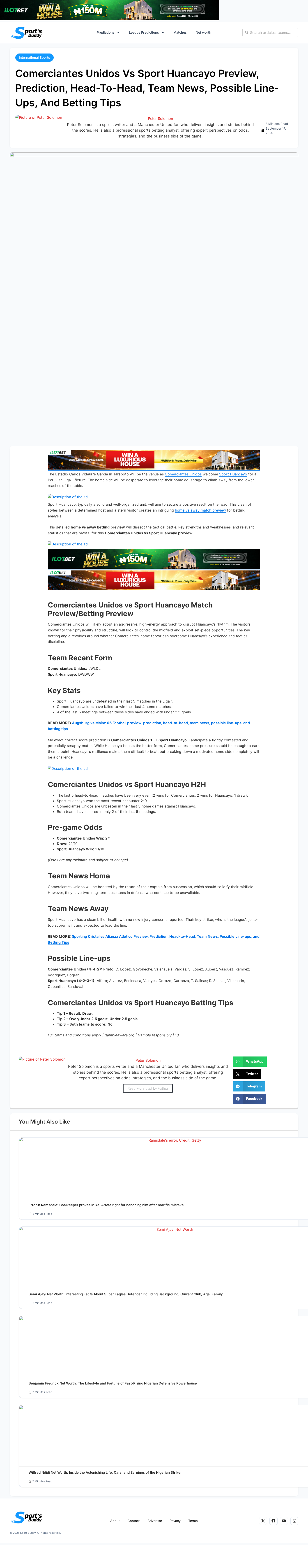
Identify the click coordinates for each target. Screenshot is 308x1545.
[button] (34, 58)
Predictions (106, 32)
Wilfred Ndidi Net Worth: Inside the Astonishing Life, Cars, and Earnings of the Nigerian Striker (105, 1472)
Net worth (203, 32)
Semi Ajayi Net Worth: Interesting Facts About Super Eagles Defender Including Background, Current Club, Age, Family (126, 1294)
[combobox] (270, 32)
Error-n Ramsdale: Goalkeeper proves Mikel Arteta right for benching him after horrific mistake (106, 1205)
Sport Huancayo (233, 474)
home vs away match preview (200, 510)
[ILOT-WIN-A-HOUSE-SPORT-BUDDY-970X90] (109, 19)
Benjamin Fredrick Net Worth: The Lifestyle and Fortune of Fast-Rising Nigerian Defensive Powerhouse (113, 1383)
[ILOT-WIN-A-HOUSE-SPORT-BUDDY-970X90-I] (154, 468)
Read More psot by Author (148, 1088)
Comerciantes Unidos (183, 474)
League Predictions (144, 32)
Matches (180, 32)
